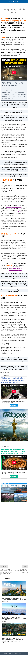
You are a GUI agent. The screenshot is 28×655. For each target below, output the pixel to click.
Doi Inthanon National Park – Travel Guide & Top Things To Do (14, 598)
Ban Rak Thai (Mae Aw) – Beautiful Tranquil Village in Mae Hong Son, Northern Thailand (12, 640)
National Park (17, 15)
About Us (6, 653)
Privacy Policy (18, 653)
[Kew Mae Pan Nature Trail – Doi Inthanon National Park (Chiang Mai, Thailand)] (14, 609)
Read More (13, 405)
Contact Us (11, 653)
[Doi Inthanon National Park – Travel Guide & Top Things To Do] (14, 588)
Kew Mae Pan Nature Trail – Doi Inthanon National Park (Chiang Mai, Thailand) (14, 618)
